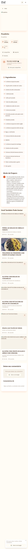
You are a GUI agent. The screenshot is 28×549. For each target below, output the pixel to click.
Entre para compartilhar (15, 67)
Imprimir (17, 52)
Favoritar (6, 55)
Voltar (5, 8)
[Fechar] (25, 540)
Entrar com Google (17, 545)
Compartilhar (7, 52)
